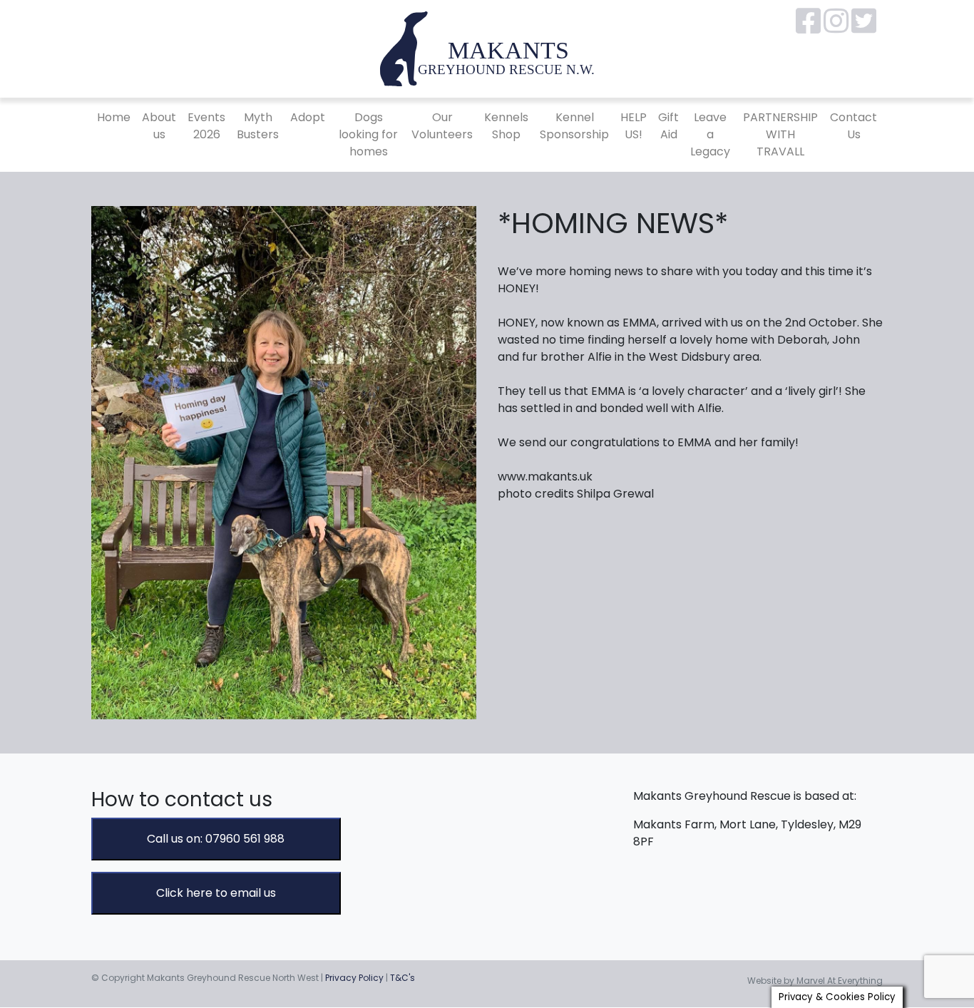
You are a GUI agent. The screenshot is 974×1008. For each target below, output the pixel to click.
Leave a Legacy (710, 134)
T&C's (402, 978)
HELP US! (633, 126)
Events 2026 (206, 126)
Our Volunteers (442, 126)
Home (113, 117)
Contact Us (853, 126)
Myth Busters (258, 126)
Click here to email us (216, 893)
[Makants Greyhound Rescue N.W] (487, 48)
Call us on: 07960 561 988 (215, 838)
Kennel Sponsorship (574, 126)
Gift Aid (668, 126)
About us (159, 126)
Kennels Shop (506, 126)
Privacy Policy (354, 978)
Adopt (307, 117)
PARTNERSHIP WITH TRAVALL (780, 134)
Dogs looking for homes (368, 134)
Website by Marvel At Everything (815, 980)
